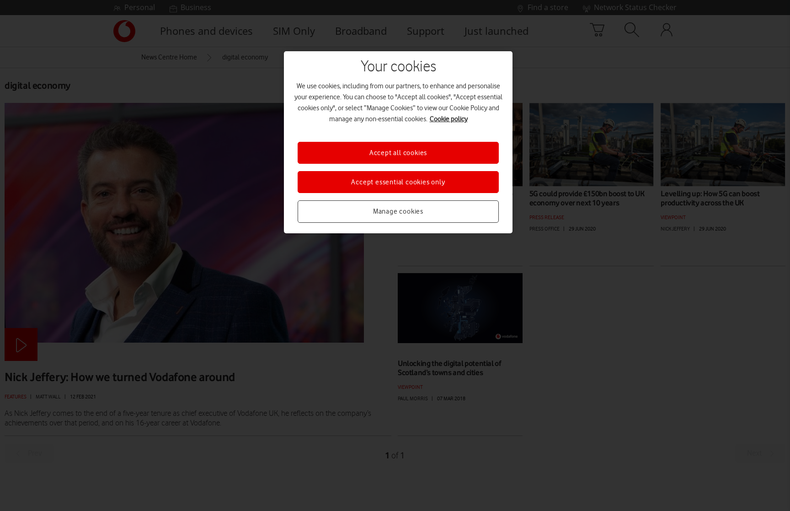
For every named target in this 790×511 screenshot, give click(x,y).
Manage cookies (398, 211)
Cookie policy (449, 119)
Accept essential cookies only (398, 182)
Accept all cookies (398, 153)
